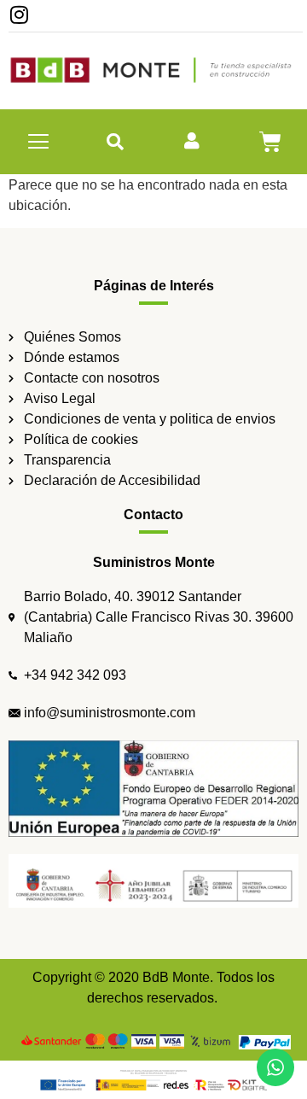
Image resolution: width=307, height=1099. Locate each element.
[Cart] (270, 141)
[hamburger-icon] (39, 142)
